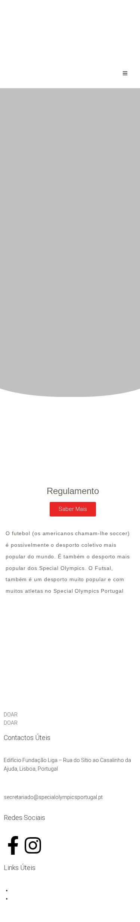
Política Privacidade (35, 898)
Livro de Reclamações (38, 890)
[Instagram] (33, 845)
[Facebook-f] (13, 845)
